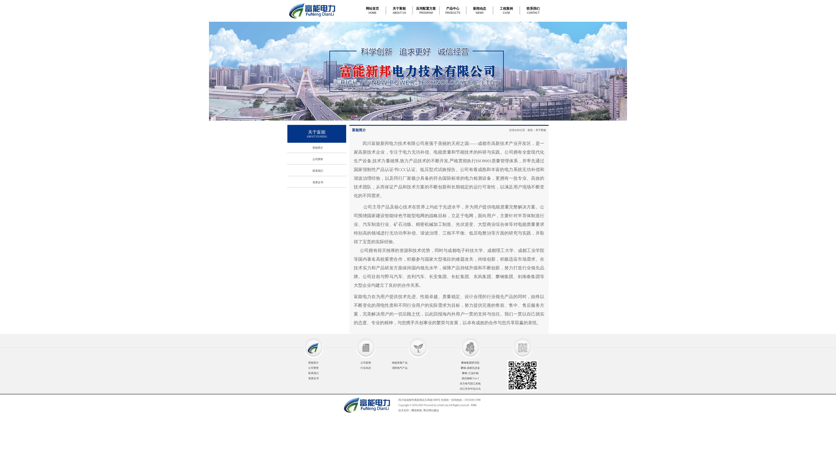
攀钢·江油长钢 (470, 373)
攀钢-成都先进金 (470, 367)
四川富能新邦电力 (339, 405)
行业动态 (366, 367)
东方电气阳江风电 (470, 383)
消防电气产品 (400, 367)
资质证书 (318, 182)
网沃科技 (416, 410)
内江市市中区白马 (470, 388)
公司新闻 (366, 362)
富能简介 (318, 147)
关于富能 (541, 130)
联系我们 (318, 170)
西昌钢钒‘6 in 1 (470, 378)
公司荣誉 (318, 159)
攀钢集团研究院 (470, 362)
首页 (530, 130)
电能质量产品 (400, 362)
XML (474, 405)
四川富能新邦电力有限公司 (312, 11)
